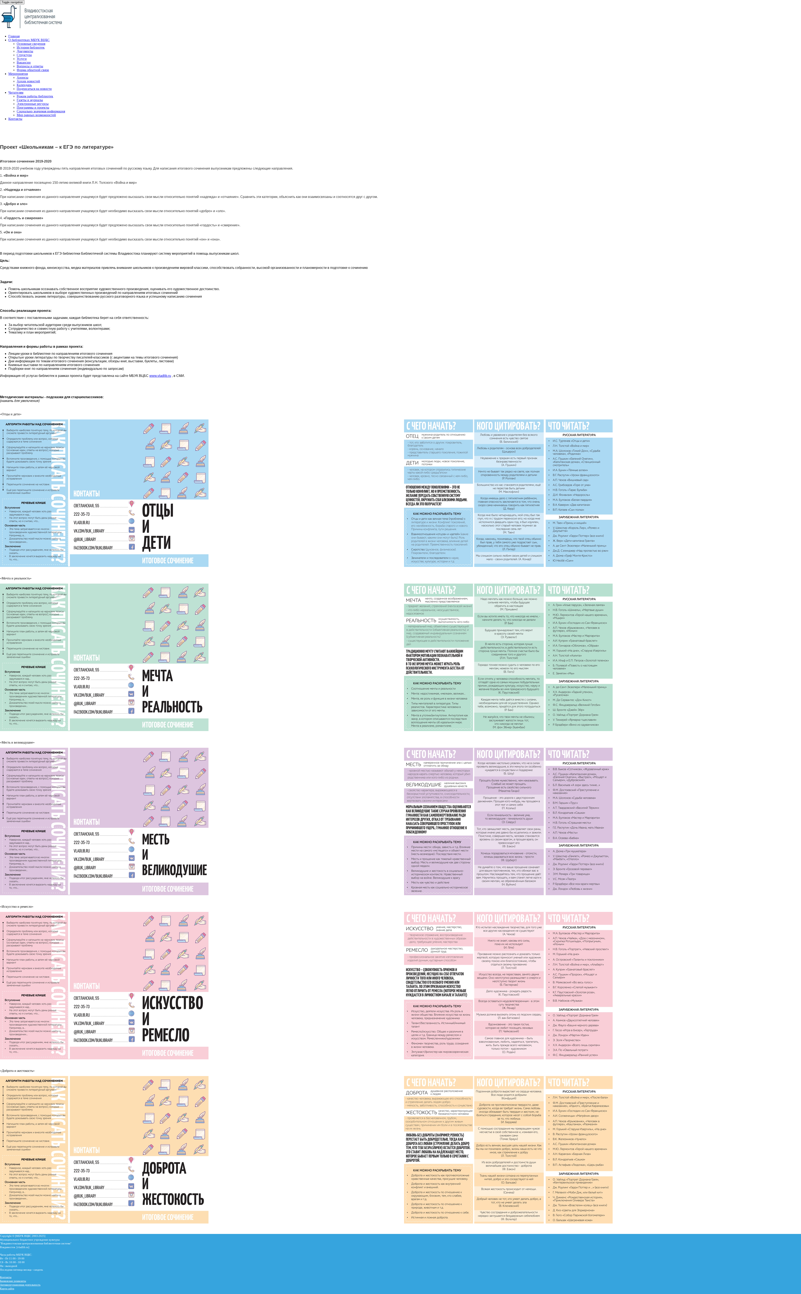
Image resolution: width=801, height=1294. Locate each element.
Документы (25, 51)
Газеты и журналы (30, 100)
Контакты (15, 119)
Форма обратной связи (33, 70)
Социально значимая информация (41, 111)
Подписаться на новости (34, 89)
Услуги (22, 58)
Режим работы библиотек (35, 96)
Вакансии (24, 62)
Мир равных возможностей (36, 115)
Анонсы (22, 77)
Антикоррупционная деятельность (20, 1284)
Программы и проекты (33, 107)
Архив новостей (28, 81)
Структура (24, 55)
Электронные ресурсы (33, 104)
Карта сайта (7, 1288)
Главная (14, 36)
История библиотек (31, 47)
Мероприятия (18, 74)
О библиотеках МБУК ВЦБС (29, 40)
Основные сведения (31, 43)
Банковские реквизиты (13, 1281)
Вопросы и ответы (30, 66)
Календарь (24, 85)
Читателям (15, 92)
